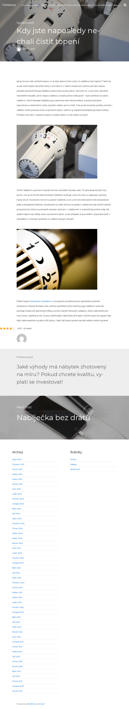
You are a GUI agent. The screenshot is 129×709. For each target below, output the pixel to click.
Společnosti (25, 22)
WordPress (31, 704)
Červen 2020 (17, 661)
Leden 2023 (17, 602)
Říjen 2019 (16, 671)
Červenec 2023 (18, 582)
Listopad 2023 (18, 563)
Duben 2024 (17, 538)
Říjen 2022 (16, 617)
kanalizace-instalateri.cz (41, 301)
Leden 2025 (17, 494)
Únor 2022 (16, 637)
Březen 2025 (17, 484)
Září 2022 (16, 622)
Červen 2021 (17, 646)
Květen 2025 (17, 474)
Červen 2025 (17, 469)
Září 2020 (16, 656)
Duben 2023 (17, 597)
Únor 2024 (16, 548)
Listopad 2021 (18, 642)
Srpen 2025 (16, 459)
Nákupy (73, 464)
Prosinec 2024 (18, 499)
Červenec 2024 (18, 523)
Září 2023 (16, 573)
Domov (73, 459)
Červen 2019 (17, 681)
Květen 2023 (17, 592)
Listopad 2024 (18, 504)
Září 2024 (16, 513)
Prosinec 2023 (18, 558)
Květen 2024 (17, 533)
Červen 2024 (17, 528)
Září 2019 (16, 676)
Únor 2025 (16, 489)
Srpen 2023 (16, 577)
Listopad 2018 (18, 686)
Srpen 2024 (16, 518)
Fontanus (9, 5)
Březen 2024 (17, 543)
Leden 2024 (17, 553)
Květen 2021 (17, 651)
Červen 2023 (17, 587)
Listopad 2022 (18, 612)
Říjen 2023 (16, 568)
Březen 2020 (17, 666)
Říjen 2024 (16, 508)
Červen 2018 (17, 691)
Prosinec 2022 (18, 607)
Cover (42, 704)
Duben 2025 (17, 479)
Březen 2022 (17, 632)
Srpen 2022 (16, 627)
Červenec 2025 (18, 464)
